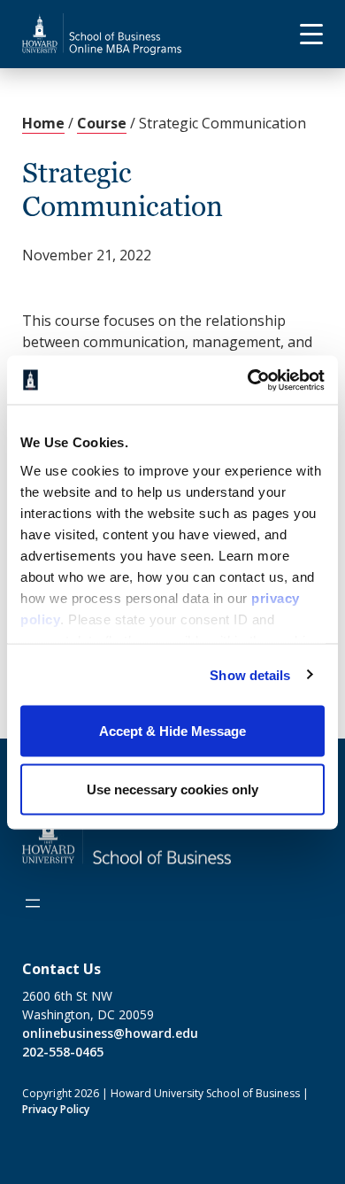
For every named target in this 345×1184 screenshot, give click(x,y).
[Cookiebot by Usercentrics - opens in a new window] (248, 379)
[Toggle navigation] (304, 34)
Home (43, 123)
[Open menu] (32, 903)
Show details (250, 674)
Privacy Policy (55, 1109)
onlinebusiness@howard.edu (110, 1033)
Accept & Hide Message (172, 731)
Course (101, 123)
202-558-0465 (63, 1051)
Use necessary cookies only (172, 788)
